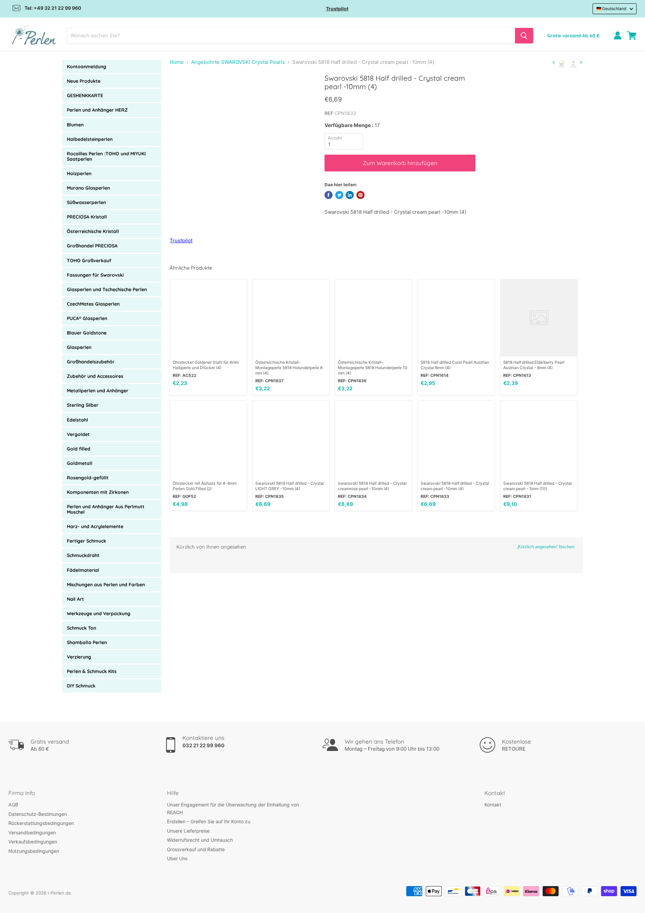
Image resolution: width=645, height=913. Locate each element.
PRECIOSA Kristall (87, 217)
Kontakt (492, 804)
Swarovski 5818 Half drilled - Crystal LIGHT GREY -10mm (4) (289, 486)
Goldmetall (79, 463)
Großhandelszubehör (91, 362)
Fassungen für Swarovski (95, 275)
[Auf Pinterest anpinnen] (360, 195)
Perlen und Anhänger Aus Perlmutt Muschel (105, 509)
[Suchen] (524, 35)
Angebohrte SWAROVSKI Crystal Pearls (238, 62)
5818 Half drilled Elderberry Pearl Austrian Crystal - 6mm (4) (533, 365)
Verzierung (79, 657)
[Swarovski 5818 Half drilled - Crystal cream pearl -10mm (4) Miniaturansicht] (182, 93)
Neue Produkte (83, 81)
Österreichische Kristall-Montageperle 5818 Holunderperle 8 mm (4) (288, 367)
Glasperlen (79, 347)
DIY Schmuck (81, 686)
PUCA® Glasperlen (87, 318)
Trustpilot (337, 8)
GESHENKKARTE (85, 95)
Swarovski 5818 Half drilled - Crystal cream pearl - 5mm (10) (537, 486)
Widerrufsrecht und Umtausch (200, 840)
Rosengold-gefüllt (88, 478)
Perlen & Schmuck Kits (92, 671)
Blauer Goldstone (86, 333)
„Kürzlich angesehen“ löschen (545, 546)
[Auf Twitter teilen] (339, 195)
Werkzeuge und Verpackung (98, 613)
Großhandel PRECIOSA (92, 246)
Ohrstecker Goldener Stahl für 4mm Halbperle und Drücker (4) (206, 365)
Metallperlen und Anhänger (97, 391)
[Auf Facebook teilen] (329, 195)
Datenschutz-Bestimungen (37, 814)
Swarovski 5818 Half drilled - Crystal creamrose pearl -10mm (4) (372, 486)
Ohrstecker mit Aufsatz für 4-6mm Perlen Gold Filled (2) (204, 486)
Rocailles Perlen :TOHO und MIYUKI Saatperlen (106, 156)
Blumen (75, 125)
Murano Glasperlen (88, 188)
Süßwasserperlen (86, 202)
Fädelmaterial (83, 570)
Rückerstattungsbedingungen (41, 823)
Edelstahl (77, 420)
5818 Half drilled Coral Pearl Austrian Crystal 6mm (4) (455, 365)
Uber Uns (177, 858)
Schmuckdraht (83, 555)
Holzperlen (79, 173)
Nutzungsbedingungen (33, 851)
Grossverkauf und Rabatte (196, 849)
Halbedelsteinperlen (90, 139)
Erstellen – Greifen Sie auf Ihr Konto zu (208, 821)
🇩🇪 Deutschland (611, 8)
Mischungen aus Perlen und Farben (106, 585)
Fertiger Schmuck (86, 541)
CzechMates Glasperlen (93, 304)
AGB (13, 804)
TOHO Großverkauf (89, 260)
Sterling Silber (82, 405)
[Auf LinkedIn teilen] (350, 195)
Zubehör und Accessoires (95, 376)
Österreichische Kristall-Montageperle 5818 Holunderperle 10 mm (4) (372, 367)
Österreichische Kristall (93, 231)
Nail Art (75, 599)
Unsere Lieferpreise (188, 831)
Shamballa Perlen (87, 642)
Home (177, 62)
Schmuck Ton (81, 628)
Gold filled (78, 449)
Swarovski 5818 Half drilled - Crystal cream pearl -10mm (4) (455, 486)
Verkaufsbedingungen (32, 841)
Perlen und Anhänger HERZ (97, 110)
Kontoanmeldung (86, 67)
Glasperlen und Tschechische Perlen (107, 289)
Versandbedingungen (32, 832)
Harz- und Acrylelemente (95, 526)
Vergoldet (78, 434)
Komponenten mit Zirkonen (98, 492)
